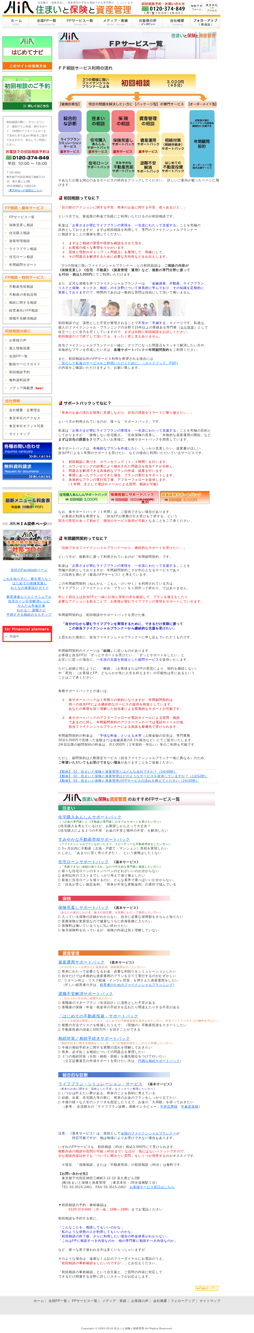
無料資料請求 (19, 380)
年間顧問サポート (23, 265)
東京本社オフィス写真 (26, 426)
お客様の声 (147, 22)
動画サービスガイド (24, 364)
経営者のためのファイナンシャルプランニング (136, 985)
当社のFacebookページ (29, 570)
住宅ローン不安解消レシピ (29, 601)
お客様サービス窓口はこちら (152, 1187)
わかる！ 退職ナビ (31, 610)
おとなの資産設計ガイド (30, 588)
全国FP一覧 (45, 22)
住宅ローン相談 (21, 257)
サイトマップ (19, 434)
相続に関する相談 (23, 302)
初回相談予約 (19, 372)
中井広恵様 (169, 1106)
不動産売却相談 (21, 286)
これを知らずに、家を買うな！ (27, 579)
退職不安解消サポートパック (85, 994)
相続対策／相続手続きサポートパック (94, 1038)
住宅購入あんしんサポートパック (90, 817)
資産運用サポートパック (81, 962)
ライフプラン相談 (23, 249)
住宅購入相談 (19, 233)
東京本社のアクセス (24, 418)
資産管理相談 (19, 241)
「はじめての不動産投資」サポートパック (98, 1016)
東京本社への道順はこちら (25, 190)
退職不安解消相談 (23, 318)
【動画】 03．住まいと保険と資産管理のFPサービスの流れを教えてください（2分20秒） (128, 780)
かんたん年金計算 (31, 605)
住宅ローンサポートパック (83, 862)
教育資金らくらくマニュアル (29, 597)
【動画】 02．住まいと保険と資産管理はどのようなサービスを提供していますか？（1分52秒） (133, 776)
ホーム (15, 22)
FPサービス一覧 (79, 22)
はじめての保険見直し (29, 583)
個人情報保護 (19, 348)
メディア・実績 (114, 22)
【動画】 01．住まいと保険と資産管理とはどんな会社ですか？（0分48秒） (117, 771)
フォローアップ (205, 22)
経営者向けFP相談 (23, 310)
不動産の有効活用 (23, 294)
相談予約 (197, 7)
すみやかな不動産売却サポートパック (94, 839)
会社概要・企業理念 (24, 410)
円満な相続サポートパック (159, 1061)
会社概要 (176, 22)
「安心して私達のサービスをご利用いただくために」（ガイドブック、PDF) (118, 363)
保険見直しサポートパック (83, 907)
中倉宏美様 (189, 1106)
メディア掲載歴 (21, 388)
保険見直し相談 (21, 225)
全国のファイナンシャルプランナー (148, 1133)
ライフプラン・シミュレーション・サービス (100, 1084)
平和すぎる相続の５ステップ (29, 614)
